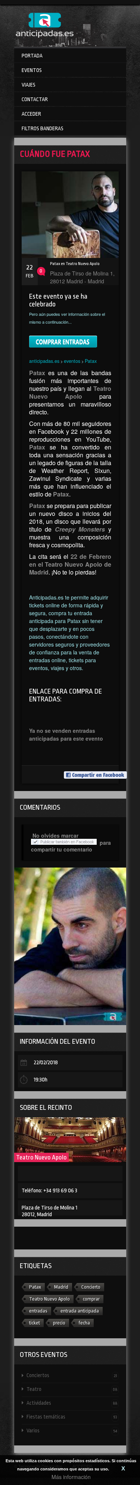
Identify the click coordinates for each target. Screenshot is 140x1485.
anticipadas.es (44, 360)
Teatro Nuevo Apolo (41, 1157)
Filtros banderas (42, 128)
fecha (84, 1323)
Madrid (61, 1287)
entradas (38, 1311)
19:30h (40, 1080)
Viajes (28, 85)
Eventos (32, 70)
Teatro (72, 1389)
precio (59, 1323)
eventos (72, 360)
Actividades (72, 1403)
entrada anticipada (79, 1311)
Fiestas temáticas (72, 1417)
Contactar (35, 99)
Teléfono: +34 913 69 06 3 (49, 1190)
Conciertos (72, 1375)
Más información (71, 1477)
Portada (32, 56)
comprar (91, 1299)
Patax (91, 360)
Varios (72, 1430)
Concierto (90, 1287)
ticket (34, 1323)
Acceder (31, 114)
